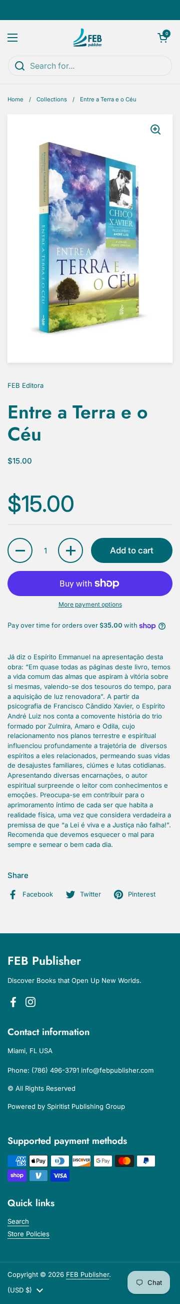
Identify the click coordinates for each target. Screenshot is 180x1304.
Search (18, 1221)
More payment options (90, 604)
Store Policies (29, 1234)
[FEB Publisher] (87, 38)
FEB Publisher (87, 1274)
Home (16, 99)
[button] (162, 38)
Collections (51, 99)
